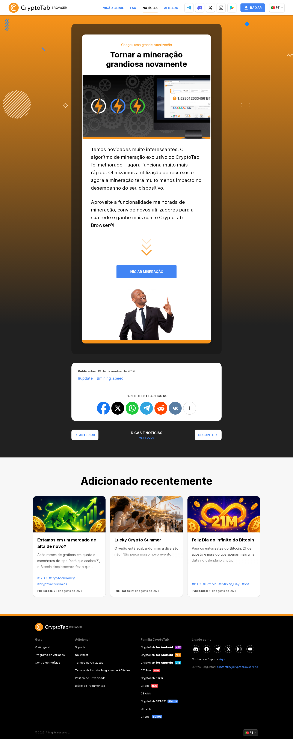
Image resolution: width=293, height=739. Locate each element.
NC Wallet (81, 655)
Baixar (256, 7)
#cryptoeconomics (52, 584)
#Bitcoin (209, 584)
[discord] (199, 7)
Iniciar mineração (146, 272)
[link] (38, 7)
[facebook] (206, 649)
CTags (145, 685)
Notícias (150, 8)
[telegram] (189, 7)
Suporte (80, 647)
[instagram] (221, 7)
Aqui (222, 659)
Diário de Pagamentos (90, 685)
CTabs (145, 716)
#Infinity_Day (229, 584)
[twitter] (210, 7)
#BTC (42, 578)
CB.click (146, 693)
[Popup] (232, 7)
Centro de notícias (47, 662)
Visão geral (113, 8)
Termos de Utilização (89, 662)
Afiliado (171, 8)
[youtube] (250, 649)
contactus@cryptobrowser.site (237, 667)
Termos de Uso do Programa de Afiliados (102, 670)
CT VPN (146, 709)
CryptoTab (157, 647)
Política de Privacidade (90, 678)
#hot (245, 584)
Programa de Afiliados (50, 655)
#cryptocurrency (62, 578)
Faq (133, 8)
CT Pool (146, 670)
